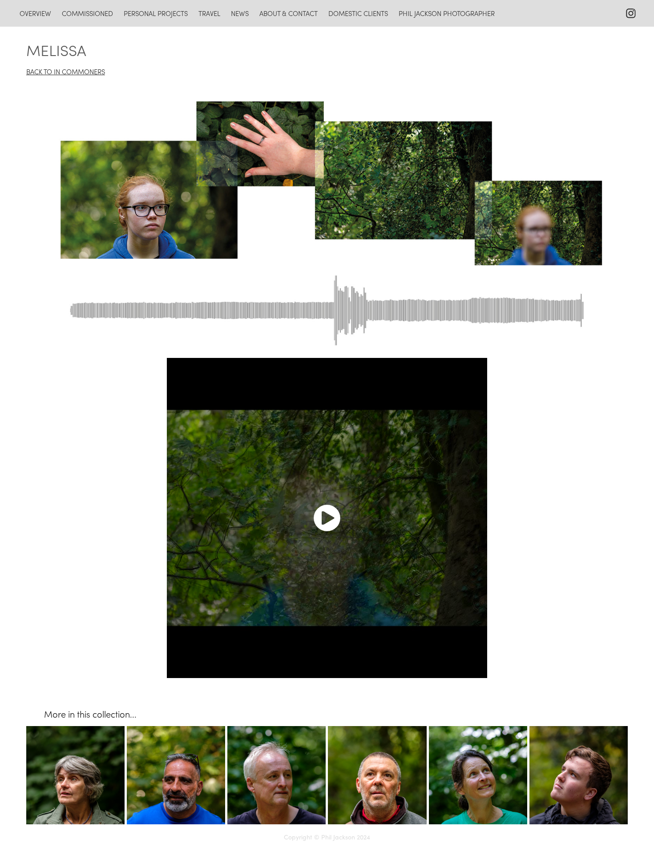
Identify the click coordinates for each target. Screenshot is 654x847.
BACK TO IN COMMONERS (65, 71)
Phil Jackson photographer (447, 13)
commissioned (87, 13)
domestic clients (358, 13)
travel (209, 13)
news (240, 13)
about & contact (288, 13)
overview (35, 13)
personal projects (156, 13)
